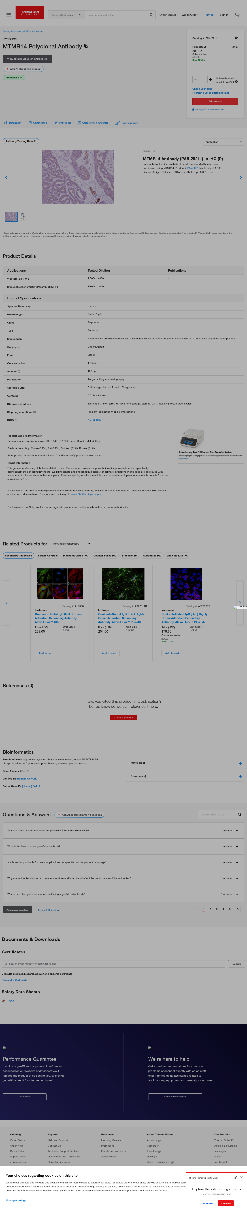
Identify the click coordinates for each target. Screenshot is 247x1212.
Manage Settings (16, 1200)
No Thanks (208, 1203)
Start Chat (226, 1203)
